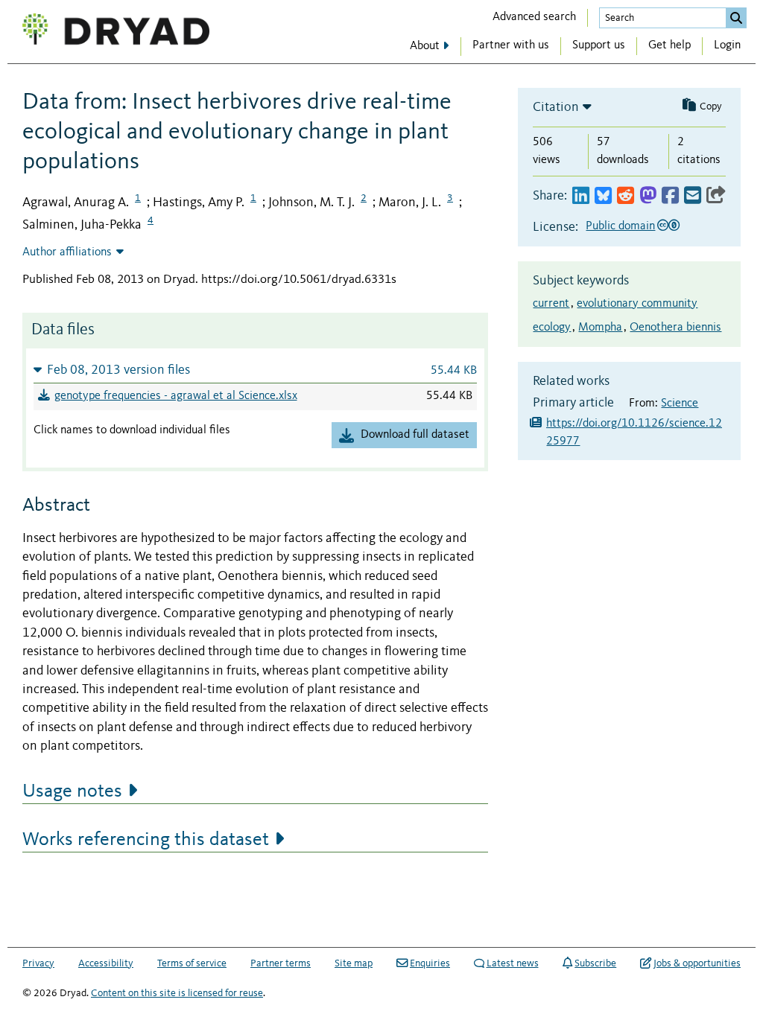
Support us (598, 45)
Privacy (38, 963)
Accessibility (105, 963)
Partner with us (510, 45)
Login (727, 45)
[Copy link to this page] (716, 196)
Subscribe (595, 963)
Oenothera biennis (675, 328)
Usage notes (72, 791)
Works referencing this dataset (145, 839)
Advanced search (534, 17)
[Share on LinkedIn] (580, 196)
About (425, 46)
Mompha (600, 328)
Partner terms (280, 963)
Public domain (620, 226)
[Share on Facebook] (670, 196)
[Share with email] (692, 196)
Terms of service (192, 963)
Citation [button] (556, 107)
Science (679, 403)
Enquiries (430, 963)
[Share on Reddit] (625, 196)
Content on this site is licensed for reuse (177, 993)
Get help (669, 45)
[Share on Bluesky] (603, 196)
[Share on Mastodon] (647, 196)
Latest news (513, 963)
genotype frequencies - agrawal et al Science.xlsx (175, 396)
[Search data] (736, 17)
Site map (354, 963)
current (551, 304)
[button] (255, 369)
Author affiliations (67, 252)
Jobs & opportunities (697, 963)
